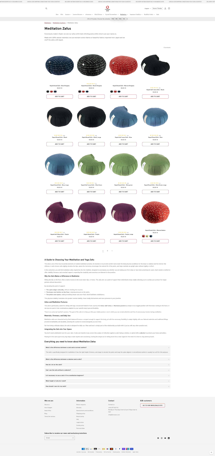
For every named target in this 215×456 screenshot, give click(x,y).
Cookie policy (80, 425)
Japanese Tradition (135, 14)
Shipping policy (80, 413)
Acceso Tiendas (157, 8)
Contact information (126, 452)
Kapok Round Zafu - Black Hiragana (91, 85)
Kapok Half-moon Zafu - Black (155, 89)
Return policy (80, 416)
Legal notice (80, 422)
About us (47, 404)
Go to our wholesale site (152, 405)
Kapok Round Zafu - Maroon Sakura (155, 230)
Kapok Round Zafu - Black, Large (91, 137)
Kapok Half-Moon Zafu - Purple (60, 234)
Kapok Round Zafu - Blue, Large (60, 185)
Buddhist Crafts (148, 14)
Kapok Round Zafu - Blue (155, 137)
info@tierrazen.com (114, 415)
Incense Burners (77, 14)
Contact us (111, 404)
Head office (48, 410)
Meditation (123, 14)
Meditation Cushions (59, 23)
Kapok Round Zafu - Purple (91, 234)
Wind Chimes (98, 14)
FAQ (77, 419)
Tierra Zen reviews (50, 416)
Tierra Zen (83, 452)
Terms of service (107, 452)
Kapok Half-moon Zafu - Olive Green (91, 185)
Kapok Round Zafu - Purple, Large (123, 234)
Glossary (78, 407)
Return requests (81, 404)
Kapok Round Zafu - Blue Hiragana (59, 85)
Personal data (80, 428)
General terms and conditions (84, 410)
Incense (67, 14)
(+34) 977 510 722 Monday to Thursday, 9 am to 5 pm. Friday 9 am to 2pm (122, 409)
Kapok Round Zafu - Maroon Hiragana (123, 85)
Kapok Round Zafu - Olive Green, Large (155, 185)
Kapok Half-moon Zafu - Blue (123, 137)
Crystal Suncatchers (111, 14)
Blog (46, 413)
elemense (88, 14)
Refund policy (91, 452)
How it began (48, 407)
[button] (46, 8)
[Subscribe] (73, 438)
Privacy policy (99, 452)
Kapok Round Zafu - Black (59, 137)
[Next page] (112, 251)
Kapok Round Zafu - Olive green (123, 185)
